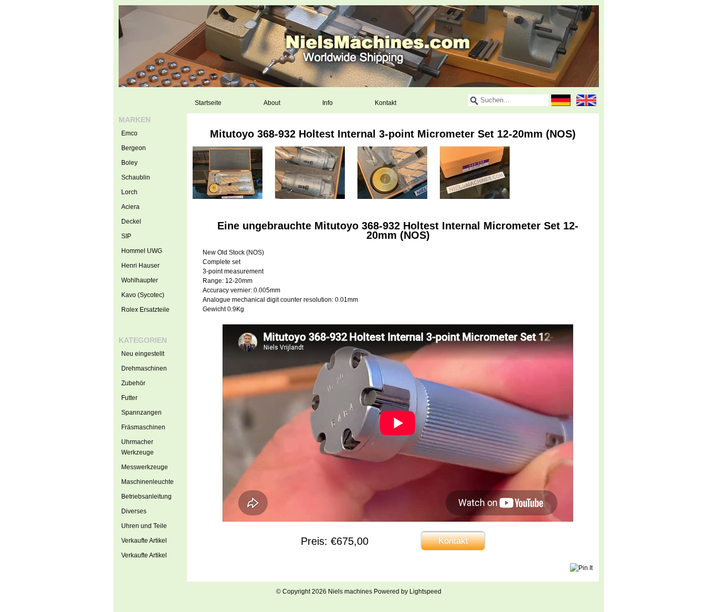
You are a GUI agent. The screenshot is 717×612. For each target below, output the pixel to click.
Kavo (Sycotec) (142, 295)
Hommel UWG (141, 251)
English (586, 100)
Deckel (131, 221)
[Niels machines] (359, 46)
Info (327, 103)
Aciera (130, 206)
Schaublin (135, 177)
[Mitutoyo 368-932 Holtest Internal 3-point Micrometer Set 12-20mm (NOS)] (227, 197)
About (271, 103)
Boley (129, 162)
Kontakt (385, 103)
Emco (129, 133)
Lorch (129, 192)
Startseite (208, 103)
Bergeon (133, 148)
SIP (126, 236)
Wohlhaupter (139, 280)
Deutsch (561, 100)
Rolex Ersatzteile (145, 309)
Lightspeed (425, 591)
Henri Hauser (140, 265)
